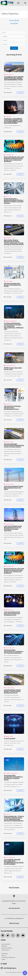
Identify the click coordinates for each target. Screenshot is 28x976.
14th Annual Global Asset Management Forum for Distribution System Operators (13, 528)
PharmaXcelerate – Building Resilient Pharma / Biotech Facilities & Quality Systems (14, 201)
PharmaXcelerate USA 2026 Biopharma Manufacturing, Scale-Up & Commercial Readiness (14, 159)
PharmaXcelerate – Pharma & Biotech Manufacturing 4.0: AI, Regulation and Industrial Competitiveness (14, 818)
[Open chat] (25, 973)
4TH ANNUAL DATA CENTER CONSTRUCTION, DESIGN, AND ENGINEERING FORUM (13, 78)
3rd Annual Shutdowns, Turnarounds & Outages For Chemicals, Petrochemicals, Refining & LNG (13, 326)
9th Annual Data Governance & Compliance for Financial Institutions (13, 651)
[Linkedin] (18, 935)
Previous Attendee (14, 20)
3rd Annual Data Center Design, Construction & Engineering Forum (12, 691)
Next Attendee (14, 23)
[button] (18, 3)
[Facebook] (3, 935)
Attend (20, 92)
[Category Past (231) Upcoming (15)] (14, 36)
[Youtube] (23, 935)
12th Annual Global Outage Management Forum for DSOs (13, 487)
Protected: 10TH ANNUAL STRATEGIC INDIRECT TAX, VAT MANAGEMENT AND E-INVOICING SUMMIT (13, 121)
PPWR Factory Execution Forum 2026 (13, 368)
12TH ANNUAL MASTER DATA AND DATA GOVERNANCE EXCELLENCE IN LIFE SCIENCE (13, 862)
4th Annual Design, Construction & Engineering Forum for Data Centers (14, 445)
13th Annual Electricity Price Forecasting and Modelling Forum (12, 613)
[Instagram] (13, 935)
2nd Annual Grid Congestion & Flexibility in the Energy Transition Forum (13, 777)
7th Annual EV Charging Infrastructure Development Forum (12, 407)
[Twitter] (8, 935)
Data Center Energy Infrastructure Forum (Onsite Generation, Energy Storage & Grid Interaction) (14, 242)
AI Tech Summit (9, 738)
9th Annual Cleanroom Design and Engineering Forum (12, 285)
